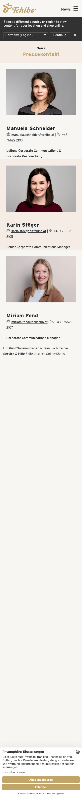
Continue (59, 35)
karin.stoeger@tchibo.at (28, 231)
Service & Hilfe (14, 354)
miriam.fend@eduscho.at (29, 322)
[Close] (74, 35)
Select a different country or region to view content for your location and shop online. (35, 23)
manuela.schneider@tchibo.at (32, 135)
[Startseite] (19, 12)
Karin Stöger (22, 225)
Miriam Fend (22, 315)
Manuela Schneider (30, 128)
